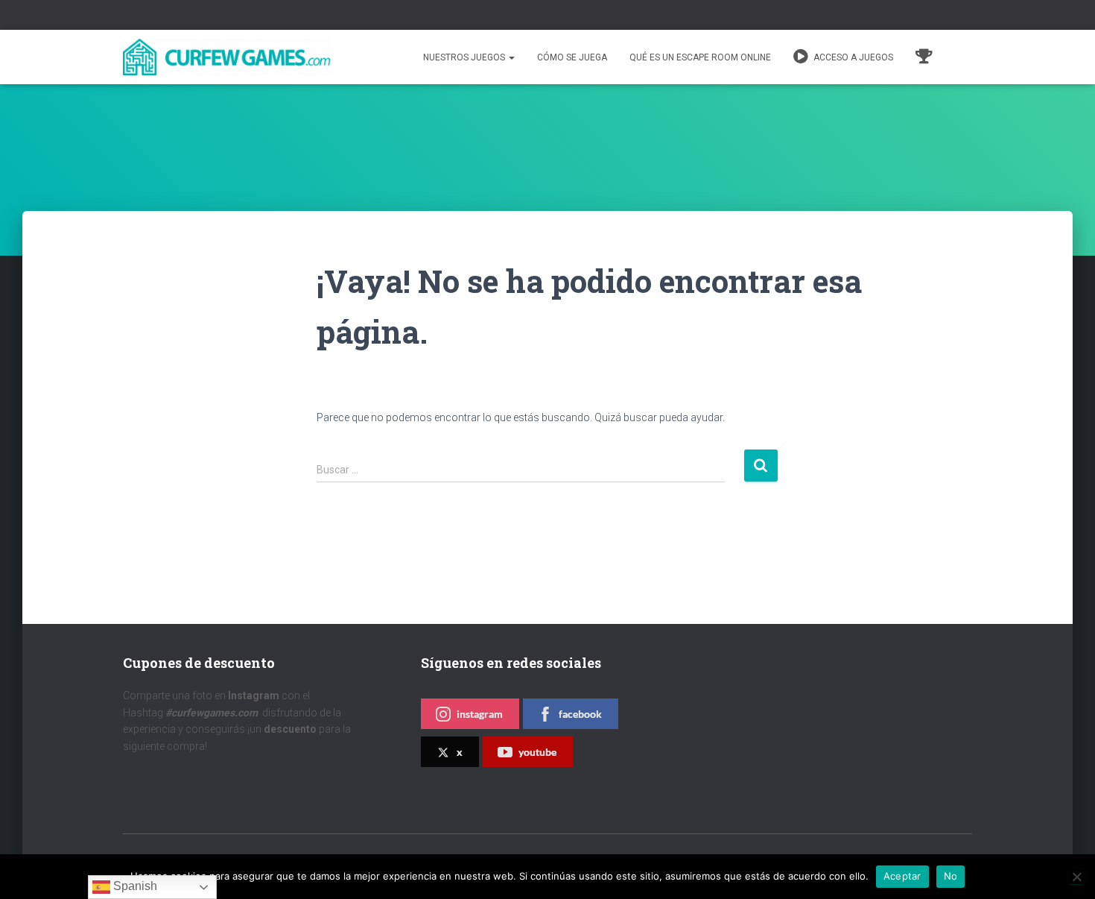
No (951, 876)
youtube (537, 751)
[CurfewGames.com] (227, 57)
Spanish (133, 886)
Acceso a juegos (852, 57)
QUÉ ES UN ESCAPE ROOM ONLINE (700, 57)
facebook (580, 713)
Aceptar (902, 876)
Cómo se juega (572, 57)
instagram (480, 713)
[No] (1076, 876)
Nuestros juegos (465, 57)
